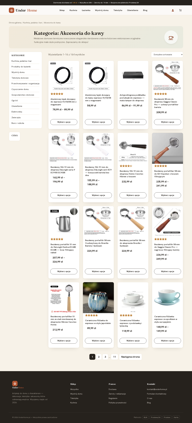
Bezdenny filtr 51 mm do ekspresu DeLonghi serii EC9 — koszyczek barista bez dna (98, 171)
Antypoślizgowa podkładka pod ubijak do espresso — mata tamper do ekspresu (132, 98)
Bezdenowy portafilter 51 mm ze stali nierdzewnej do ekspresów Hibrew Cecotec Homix (63, 320)
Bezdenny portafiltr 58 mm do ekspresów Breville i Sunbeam (132, 243)
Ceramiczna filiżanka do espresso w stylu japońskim (98, 321)
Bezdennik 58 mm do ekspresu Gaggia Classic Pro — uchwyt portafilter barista (166, 103)
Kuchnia (73, 402)
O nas (149, 398)
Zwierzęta (16, 117)
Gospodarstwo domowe (23, 94)
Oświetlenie (17, 106)
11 (114, 356)
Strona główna (15, 22)
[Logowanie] (173, 10)
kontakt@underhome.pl (157, 389)
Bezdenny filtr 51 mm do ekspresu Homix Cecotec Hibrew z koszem (131, 174)
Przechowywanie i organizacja (25, 83)
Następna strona (130, 356)
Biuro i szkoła (18, 123)
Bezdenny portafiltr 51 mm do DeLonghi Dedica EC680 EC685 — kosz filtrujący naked (63, 248)
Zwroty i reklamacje (117, 394)
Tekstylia (74, 398)
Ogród (15, 100)
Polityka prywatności (117, 402)
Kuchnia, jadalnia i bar (32, 22)
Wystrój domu (18, 72)
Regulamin (113, 398)
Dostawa (112, 389)
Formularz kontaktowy (156, 394)
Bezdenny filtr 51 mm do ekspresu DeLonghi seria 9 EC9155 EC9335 (63, 170)
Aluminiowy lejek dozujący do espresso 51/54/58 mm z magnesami (63, 102)
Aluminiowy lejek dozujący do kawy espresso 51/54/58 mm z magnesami (98, 98)
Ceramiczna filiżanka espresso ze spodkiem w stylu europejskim (165, 319)
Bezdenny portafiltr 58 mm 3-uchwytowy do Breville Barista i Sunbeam (97, 243)
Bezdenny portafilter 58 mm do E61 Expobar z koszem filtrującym (167, 174)
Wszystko (74, 389)
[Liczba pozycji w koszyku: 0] (180, 10)
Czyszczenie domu (20, 89)
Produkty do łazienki (21, 66)
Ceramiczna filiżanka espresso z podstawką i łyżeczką (131, 323)
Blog (149, 402)
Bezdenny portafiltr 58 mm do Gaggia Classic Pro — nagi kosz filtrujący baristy (166, 247)
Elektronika (17, 111)
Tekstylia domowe (20, 77)
